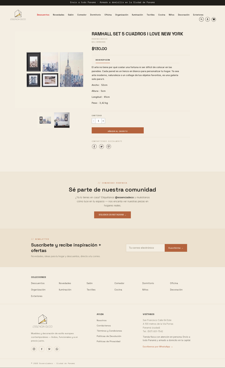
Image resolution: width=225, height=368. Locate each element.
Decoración (176, 289)
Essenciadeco (99, 39)
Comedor (119, 283)
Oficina (174, 283)
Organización (38, 289)
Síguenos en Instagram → (112, 214)
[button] (118, 130)
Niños (145, 289)
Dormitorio (148, 283)
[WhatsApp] (57, 349)
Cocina (118, 289)
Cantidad (97, 115)
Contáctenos (104, 325)
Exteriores (36, 296)
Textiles (91, 289)
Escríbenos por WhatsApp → (158, 346)
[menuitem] (43, 14)
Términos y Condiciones (109, 330)
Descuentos (38, 283)
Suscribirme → (175, 248)
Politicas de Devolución (109, 336)
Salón (90, 283)
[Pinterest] (49, 349)
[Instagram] (34, 349)
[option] (53, 69)
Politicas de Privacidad (108, 341)
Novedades (65, 283)
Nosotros (102, 320)
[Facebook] (42, 349)
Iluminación (65, 289)
